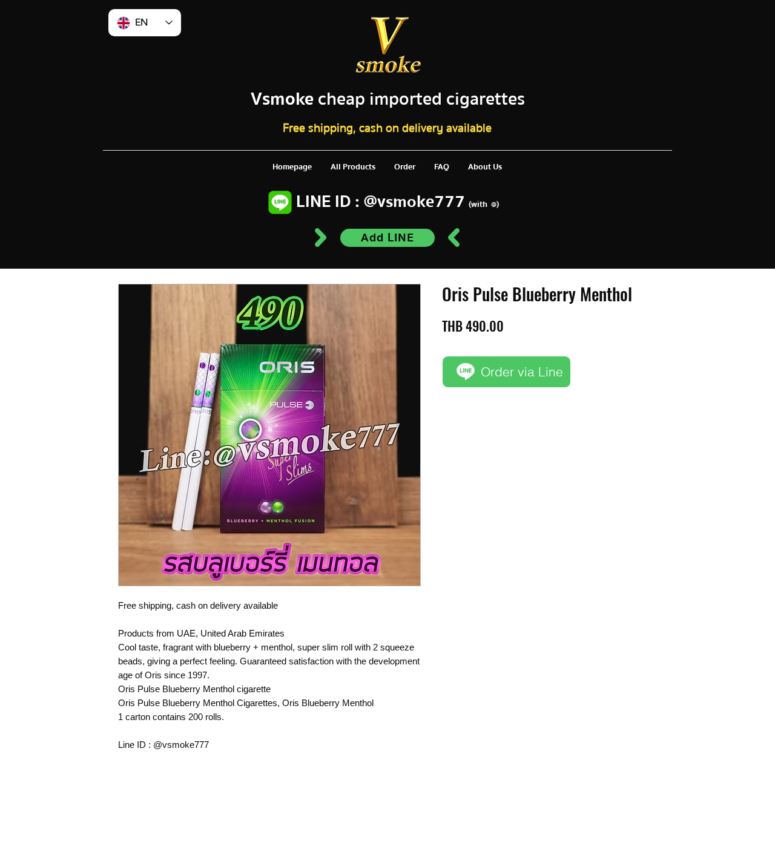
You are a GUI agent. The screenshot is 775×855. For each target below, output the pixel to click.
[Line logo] (280, 202)
